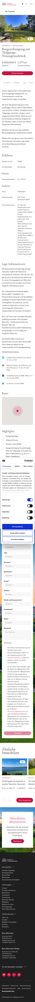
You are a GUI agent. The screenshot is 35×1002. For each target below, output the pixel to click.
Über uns (5, 917)
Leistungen (6, 884)
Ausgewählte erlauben (17, 533)
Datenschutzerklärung (15, 658)
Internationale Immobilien (11, 880)
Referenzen (6, 877)
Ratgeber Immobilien (9, 922)
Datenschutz (14, 985)
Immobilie (7, 83)
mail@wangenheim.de (8, 956)
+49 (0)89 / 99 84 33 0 (8, 942)
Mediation (5, 902)
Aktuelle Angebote (8, 870)
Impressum (5, 985)
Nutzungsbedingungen (9, 988)
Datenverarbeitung (25, 985)
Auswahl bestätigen (17, 539)
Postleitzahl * (8, 609)
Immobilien (6, 867)
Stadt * (6, 619)
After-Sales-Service (8, 909)
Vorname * (7, 562)
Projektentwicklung (8, 890)
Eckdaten (17, 83)
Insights (4, 920)
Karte (31, 83)
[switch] (30, 505)
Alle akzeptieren (17, 526)
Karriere (5, 924)
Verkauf (4, 888)
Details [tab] (17, 466)
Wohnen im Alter (8, 904)
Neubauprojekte (7, 873)
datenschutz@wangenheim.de (17, 711)
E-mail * (6, 581)
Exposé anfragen (17, 73)
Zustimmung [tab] (6, 466)
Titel (5, 553)
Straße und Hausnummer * (13, 600)
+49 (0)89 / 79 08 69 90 (9, 958)
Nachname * (8, 572)
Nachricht (7, 628)
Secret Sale (6, 875)
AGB (18, 988)
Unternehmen (8, 914)
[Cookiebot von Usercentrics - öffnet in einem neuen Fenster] (25, 461)
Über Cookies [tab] (28, 466)
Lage (24, 83)
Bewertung (6, 893)
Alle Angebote (10, 11)
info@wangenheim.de (8, 940)
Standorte (5, 927)
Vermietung (6, 897)
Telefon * (7, 590)
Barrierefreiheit (26, 988)
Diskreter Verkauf (8, 900)
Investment (6, 895)
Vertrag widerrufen (8, 991)
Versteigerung (7, 907)
